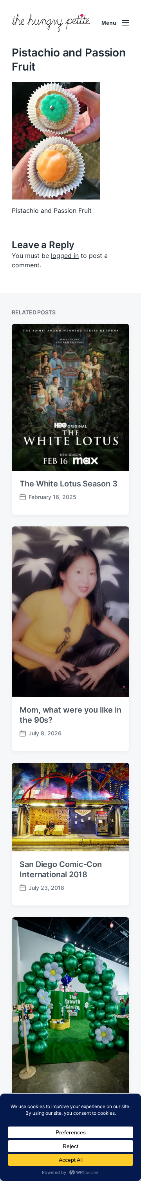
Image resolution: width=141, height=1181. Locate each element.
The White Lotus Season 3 (69, 483)
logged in (65, 255)
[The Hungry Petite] (51, 23)
